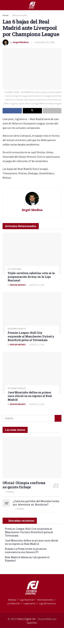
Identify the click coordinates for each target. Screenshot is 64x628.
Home (6, 15)
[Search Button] (60, 5)
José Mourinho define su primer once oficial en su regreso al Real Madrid (30, 396)
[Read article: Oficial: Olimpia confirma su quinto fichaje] (32, 457)
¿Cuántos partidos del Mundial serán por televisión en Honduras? (36, 502)
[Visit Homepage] (32, 5)
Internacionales (19, 15)
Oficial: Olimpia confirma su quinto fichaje (24, 485)
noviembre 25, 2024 (45, 42)
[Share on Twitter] (32, 110)
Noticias (12, 599)
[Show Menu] (4, 5)
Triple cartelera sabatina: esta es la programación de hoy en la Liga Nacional (31, 276)
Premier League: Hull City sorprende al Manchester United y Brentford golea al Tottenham (31, 336)
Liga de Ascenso (47, 603)
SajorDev (32, 622)
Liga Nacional (26, 599)
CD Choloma (14, 269)
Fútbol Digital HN (26, 619)
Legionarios (30, 603)
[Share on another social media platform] (52, 110)
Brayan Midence (18, 285)
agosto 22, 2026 (36, 285)
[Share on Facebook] (12, 110)
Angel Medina (21, 42)
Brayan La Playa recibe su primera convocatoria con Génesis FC (25, 550)
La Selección (13, 603)
